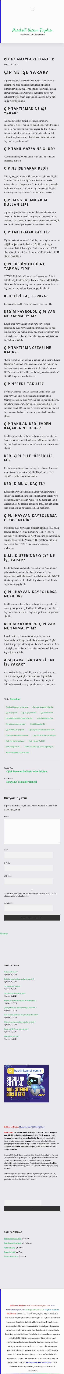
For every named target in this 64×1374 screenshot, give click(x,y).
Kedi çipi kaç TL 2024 (37, 741)
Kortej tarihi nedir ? (11, 971)
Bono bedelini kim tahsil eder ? (15, 993)
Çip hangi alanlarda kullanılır (43, 707)
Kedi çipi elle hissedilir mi (15, 741)
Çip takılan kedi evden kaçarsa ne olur (19, 718)
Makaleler (15, 699)
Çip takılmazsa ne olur (45, 718)
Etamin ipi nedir (9, 1247)
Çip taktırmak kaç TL (37, 724)
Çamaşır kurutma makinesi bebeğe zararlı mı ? (20, 1007)
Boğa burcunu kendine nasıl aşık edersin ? (19, 979)
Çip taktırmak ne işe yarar (15, 729)
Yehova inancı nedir (11, 1256)
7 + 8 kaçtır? (9, 903)
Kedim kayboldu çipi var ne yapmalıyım (39, 746)
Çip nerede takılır (47, 712)
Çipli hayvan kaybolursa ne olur (17, 735)
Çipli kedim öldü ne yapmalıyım (44, 735)
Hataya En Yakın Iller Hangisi (21, 781)
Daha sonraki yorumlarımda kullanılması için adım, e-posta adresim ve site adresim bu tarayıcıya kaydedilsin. (30, 894)
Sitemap (4, 933)
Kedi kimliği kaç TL (13, 746)
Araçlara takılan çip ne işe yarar (17, 707)
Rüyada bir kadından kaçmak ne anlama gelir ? (20, 1000)
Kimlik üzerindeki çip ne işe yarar (17, 752)
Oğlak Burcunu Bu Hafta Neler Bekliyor (26, 771)
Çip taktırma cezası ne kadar (15, 724)
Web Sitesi (7, 876)
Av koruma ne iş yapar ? (12, 986)
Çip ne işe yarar (11, 712)
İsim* (6, 849)
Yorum (6, 816)
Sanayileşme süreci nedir (12, 1238)
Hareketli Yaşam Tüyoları (32, 30)
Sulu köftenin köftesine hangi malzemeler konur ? (21, 1014)
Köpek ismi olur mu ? (11, 1036)
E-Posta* (7, 863)
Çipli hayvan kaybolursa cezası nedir (41, 729)
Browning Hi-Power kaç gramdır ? (16, 1029)
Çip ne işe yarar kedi (29, 712)
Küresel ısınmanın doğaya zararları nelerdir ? (19, 1022)
